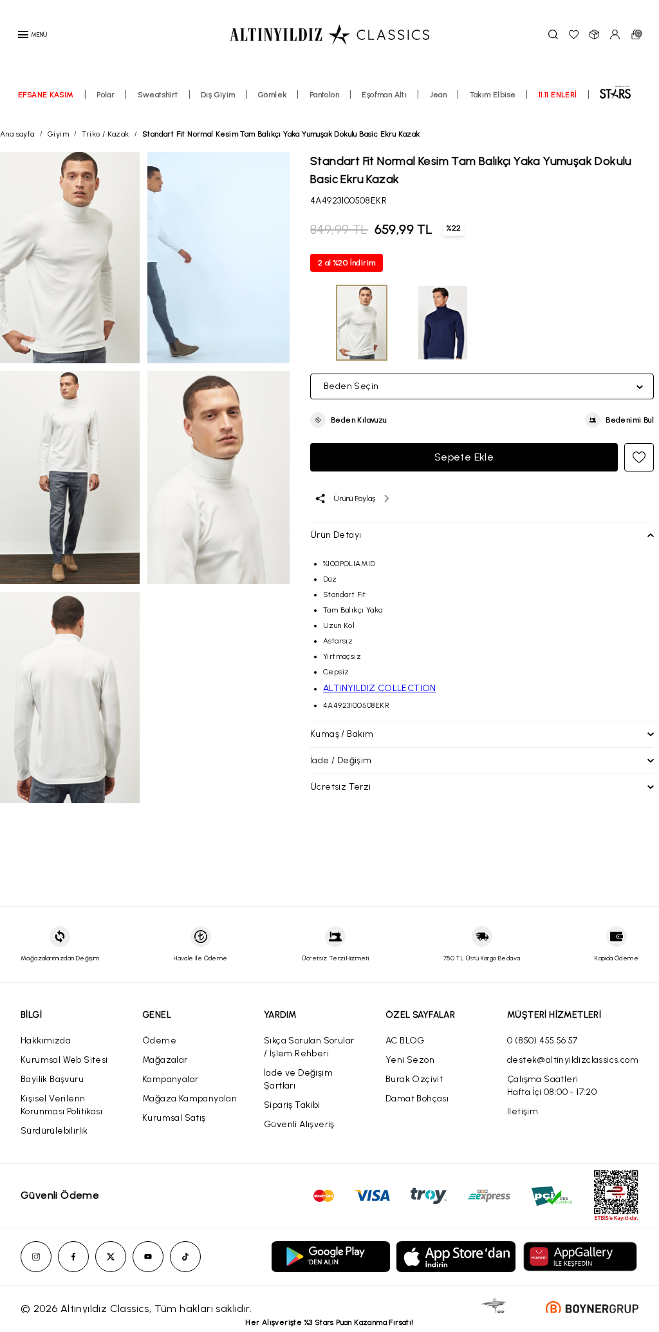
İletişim (522, 1111)
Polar (106, 94)
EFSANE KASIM (46, 94)
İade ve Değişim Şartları (298, 1079)
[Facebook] (73, 1256)
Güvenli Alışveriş (299, 1124)
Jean (438, 94)
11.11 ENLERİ (558, 94)
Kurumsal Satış (174, 1117)
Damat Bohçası (417, 1098)
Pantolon (324, 94)
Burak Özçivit (414, 1079)
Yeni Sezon (409, 1059)
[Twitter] (110, 1256)
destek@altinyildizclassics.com (572, 1059)
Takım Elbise (493, 94)
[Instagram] (36, 1256)
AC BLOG (405, 1040)
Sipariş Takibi (292, 1104)
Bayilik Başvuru (52, 1079)
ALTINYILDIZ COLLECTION (379, 688)
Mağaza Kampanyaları (189, 1098)
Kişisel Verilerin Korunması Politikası (61, 1105)
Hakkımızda (46, 1040)
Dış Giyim (218, 94)
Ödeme (159, 1040)
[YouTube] (148, 1256)
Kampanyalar (170, 1079)
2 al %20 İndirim (346, 262)
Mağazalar (165, 1059)
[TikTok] (185, 1256)
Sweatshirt (158, 94)
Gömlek (272, 94)
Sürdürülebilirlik (54, 1130)
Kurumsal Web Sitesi (64, 1059)
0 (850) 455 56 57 (542, 1040)
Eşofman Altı (384, 94)
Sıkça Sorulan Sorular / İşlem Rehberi (309, 1047)
